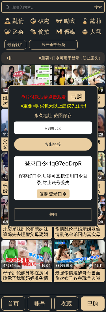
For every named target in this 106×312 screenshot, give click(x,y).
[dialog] (53, 156)
